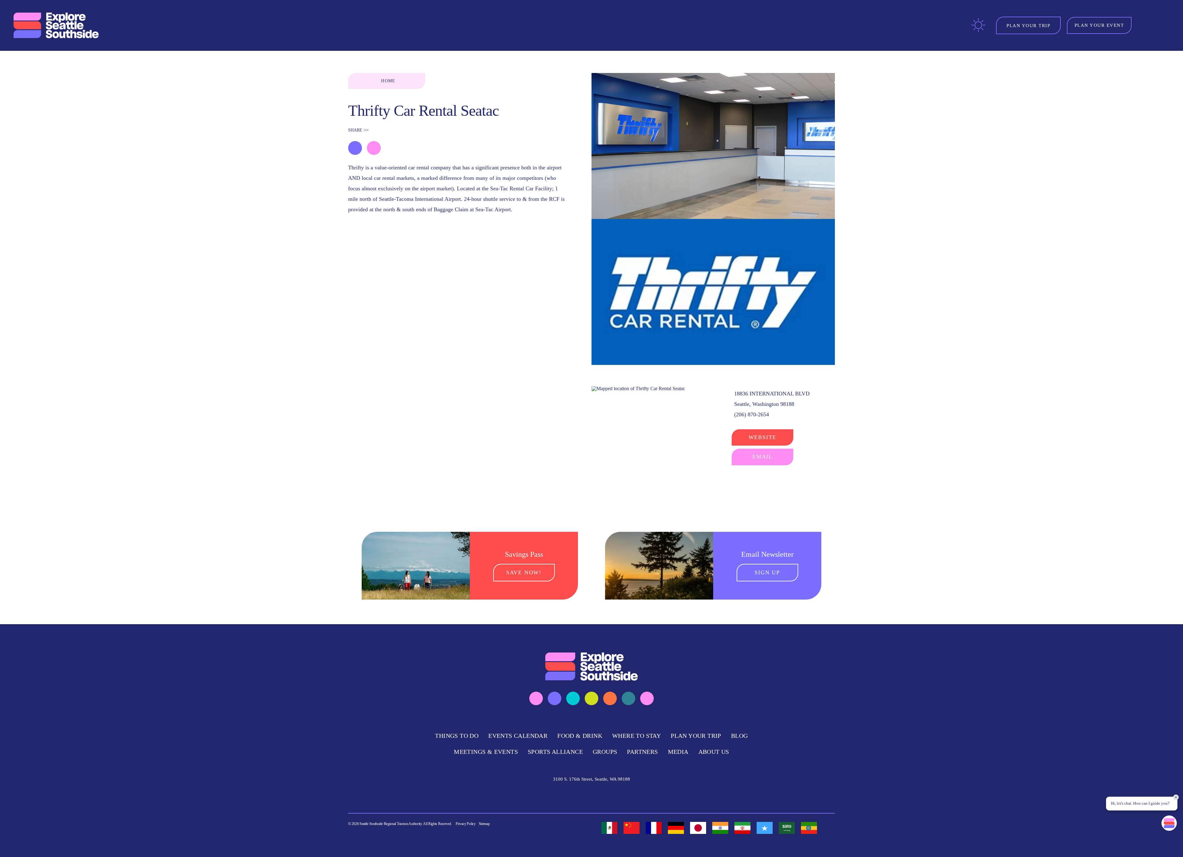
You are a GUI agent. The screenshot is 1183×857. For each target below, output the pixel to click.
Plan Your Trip (696, 735)
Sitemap (484, 824)
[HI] (720, 828)
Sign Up (767, 572)
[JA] (698, 828)
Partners (642, 751)
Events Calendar (517, 735)
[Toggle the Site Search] (1145, 25)
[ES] (609, 828)
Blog (739, 735)
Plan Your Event (1099, 25)
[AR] (787, 828)
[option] (609, 828)
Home (388, 81)
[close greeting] (1176, 797)
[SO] (765, 828)
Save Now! (524, 572)
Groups (605, 751)
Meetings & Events (486, 751)
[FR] (654, 828)
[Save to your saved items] (355, 148)
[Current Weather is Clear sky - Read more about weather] (978, 25)
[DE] (676, 828)
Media (678, 751)
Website (763, 437)
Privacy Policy (466, 824)
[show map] (374, 148)
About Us (713, 751)
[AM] (809, 828)
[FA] (742, 828)
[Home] (57, 25)
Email (762, 457)
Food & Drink (579, 735)
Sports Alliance (555, 751)
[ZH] (631, 828)
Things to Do (456, 735)
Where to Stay (636, 735)
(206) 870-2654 (751, 414)
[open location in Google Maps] (638, 388)
